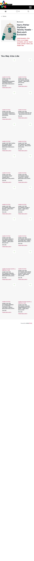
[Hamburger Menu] (5, 11)
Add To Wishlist (14, 60)
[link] (17, 11)
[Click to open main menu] (30, 7)
